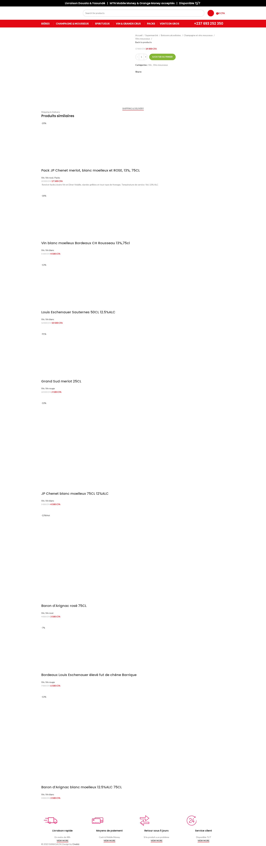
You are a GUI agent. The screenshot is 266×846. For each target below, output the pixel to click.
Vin (150, 65)
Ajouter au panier (162, 57)
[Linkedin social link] (151, 72)
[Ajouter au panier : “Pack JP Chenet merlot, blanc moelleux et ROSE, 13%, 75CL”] (45, 190)
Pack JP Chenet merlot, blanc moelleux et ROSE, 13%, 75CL (90, 170)
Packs (57, 177)
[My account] (211, 13)
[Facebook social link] (144, 72)
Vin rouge (50, 388)
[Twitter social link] (148, 72)
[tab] (133, 108)
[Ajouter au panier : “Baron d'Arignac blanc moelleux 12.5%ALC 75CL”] (45, 803)
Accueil (139, 35)
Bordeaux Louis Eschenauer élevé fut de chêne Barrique (89, 674)
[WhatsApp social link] (155, 72)
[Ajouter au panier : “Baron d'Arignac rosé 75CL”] (45, 622)
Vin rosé (49, 177)
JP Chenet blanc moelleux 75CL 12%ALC (75, 493)
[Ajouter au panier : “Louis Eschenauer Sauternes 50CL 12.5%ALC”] (45, 328)
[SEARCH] (200, 13)
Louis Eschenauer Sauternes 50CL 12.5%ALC (78, 312)
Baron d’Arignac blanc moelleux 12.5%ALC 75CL (81, 787)
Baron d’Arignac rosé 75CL (64, 605)
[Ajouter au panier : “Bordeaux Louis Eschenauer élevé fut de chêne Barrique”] (45, 691)
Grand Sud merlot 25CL (61, 381)
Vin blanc (49, 250)
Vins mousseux (142, 38)
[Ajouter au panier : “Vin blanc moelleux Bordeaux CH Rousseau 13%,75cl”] (45, 259)
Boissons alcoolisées (171, 35)
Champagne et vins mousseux (198, 35)
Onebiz (75, 844)
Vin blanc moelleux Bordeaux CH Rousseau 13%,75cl (85, 243)
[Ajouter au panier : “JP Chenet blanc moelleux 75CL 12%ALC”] (45, 510)
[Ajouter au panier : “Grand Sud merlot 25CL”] (45, 397)
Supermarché (152, 35)
